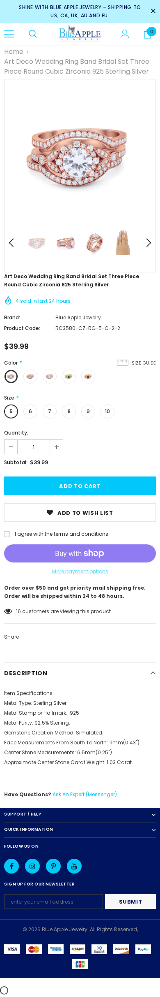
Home (13, 51)
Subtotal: (15, 462)
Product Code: (22, 328)
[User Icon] (125, 34)
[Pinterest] (53, 866)
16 (18, 611)
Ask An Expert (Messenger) (85, 794)
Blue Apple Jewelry (78, 317)
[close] (153, 11)
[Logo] (80, 33)
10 (107, 411)
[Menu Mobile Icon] (9, 34)
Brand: (12, 317)
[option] (80, 155)
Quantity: (16, 432)
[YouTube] (74, 866)
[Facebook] (11, 866)
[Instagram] (32, 866)
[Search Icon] (33, 34)
